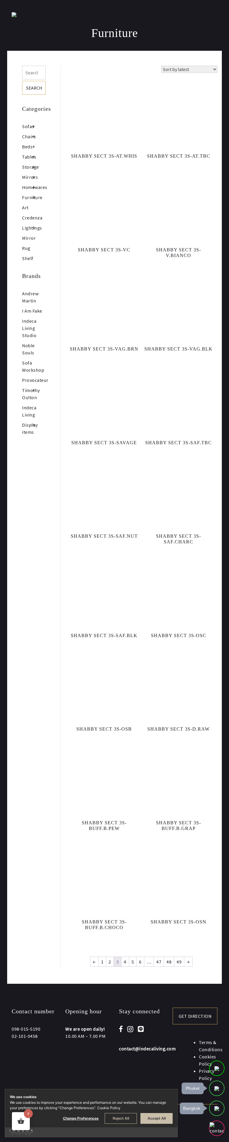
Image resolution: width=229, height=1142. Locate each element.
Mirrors (30, 177)
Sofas (28, 126)
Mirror (29, 238)
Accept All (157, 1118)
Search (34, 88)
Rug (26, 248)
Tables (29, 157)
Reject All (121, 1118)
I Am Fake (32, 311)
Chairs (29, 136)
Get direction (195, 1016)
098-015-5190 (26, 1029)
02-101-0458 (25, 1036)
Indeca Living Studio (29, 328)
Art (25, 207)
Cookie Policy (108, 1108)
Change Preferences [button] (81, 1118)
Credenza (32, 218)
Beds (27, 147)
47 (158, 962)
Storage (30, 167)
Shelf (27, 258)
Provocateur (35, 380)
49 (179, 962)
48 (168, 962)
